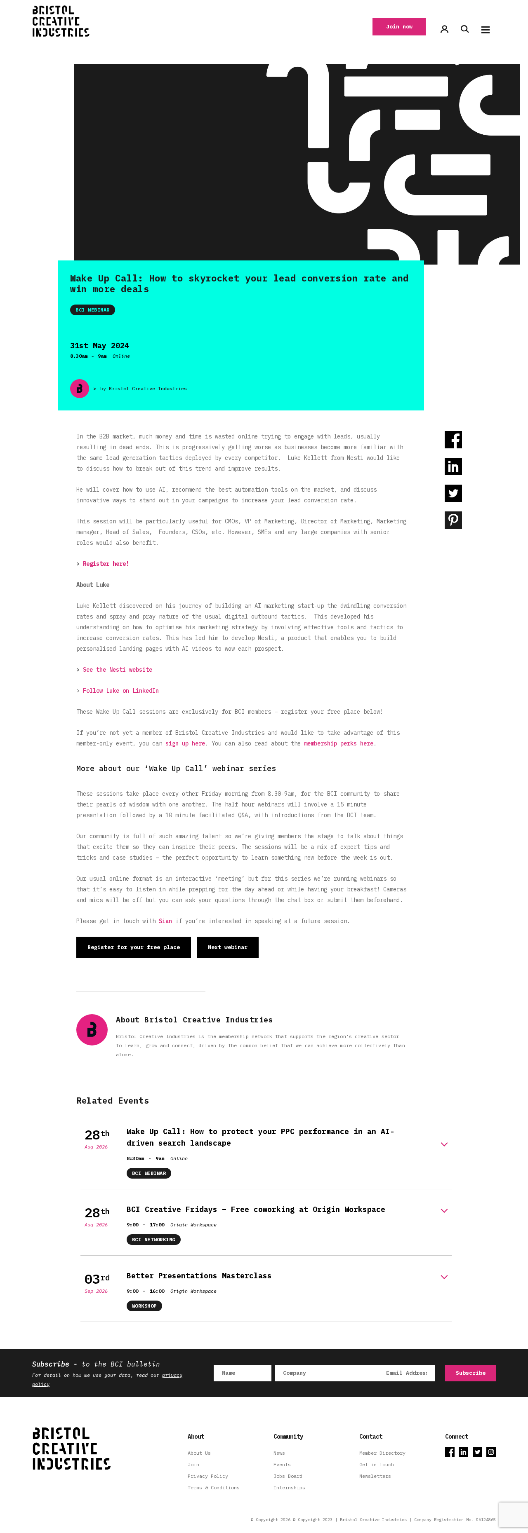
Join (193, 1464)
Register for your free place (133, 947)
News (279, 1453)
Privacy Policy (208, 1476)
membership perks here (338, 743)
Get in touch (376, 1464)
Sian (165, 921)
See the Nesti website (117, 669)
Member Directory (382, 1453)
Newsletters (375, 1476)
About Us (199, 1453)
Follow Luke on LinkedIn (121, 690)
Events (282, 1464)
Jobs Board (287, 1476)
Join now (399, 26)
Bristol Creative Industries (148, 388)
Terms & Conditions (214, 1487)
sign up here (185, 743)
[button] (485, 30)
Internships (289, 1487)
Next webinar (228, 947)
